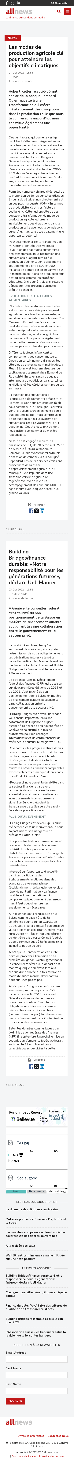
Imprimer (39, 505)
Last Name (13, 1384)
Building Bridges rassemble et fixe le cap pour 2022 (34, 1320)
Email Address (16, 1353)
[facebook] (31, 510)
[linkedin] (42, 510)
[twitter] (36, 510)
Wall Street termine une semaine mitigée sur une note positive (35, 1257)
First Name (13, 1368)
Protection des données (51, 1456)
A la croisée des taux (20, 1245)
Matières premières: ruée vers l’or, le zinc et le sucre (36, 1220)
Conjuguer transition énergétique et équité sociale (36, 1294)
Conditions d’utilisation (24, 1456)
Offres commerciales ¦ (31, 1436)
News (13, 38)
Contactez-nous (57, 1436)
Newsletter (61, 3)
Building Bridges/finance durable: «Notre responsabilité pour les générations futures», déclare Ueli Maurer (34, 1279)
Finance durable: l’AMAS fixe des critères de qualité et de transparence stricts (36, 1307)
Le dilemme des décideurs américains (32, 1209)
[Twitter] (12, 3)
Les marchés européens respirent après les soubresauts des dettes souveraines (36, 1234)
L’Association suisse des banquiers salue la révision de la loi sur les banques (36, 1333)
